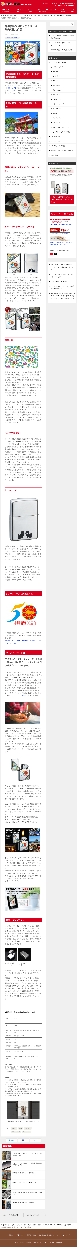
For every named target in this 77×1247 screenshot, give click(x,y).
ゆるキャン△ (57, 109)
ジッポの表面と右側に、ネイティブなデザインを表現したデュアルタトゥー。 (27, 1154)
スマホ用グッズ (56, 141)
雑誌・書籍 (54, 155)
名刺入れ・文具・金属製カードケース (63, 150)
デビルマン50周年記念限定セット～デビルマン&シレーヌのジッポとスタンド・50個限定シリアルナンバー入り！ (13, 1215)
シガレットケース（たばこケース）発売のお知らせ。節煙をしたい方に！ (27, 1164)
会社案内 (10, 1235)
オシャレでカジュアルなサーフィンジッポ (35, 1215)
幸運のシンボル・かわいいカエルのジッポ (24, 1182)
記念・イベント (16, 1131)
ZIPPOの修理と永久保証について (61, 50)
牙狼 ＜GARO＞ (58, 90)
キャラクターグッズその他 (61, 132)
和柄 (20, 1128)
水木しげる (56, 81)
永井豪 (55, 113)
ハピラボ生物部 (31, 10)
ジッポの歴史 (20, 695)
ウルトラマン (57, 99)
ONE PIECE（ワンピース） (61, 127)
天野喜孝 (55, 71)
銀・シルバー (26, 1131)
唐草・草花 (27, 1128)
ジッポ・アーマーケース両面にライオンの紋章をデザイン (27, 1193)
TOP (27, 15)
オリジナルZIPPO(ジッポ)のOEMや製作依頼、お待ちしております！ (61, 199)
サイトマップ (65, 1235)
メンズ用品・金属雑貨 (58, 146)
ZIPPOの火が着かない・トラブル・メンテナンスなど (63, 44)
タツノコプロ (57, 118)
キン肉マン (56, 95)
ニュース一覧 (72, 10)
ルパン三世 (56, 76)
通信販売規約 (31, 1235)
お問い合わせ (63, 10)
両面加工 (14, 1128)
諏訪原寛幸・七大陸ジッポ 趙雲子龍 (23, 1173)
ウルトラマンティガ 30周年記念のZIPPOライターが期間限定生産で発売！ (62, 267)
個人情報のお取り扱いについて (48, 1235)
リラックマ (56, 122)
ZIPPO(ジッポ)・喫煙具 (6, 10)
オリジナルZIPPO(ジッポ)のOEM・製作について (47, 10)
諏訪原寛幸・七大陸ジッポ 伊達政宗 (23, 1202)
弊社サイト (12, 88)
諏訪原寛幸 (56, 85)
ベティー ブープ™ (58, 104)
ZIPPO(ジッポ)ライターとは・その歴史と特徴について (62, 37)
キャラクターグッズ (20, 10)
